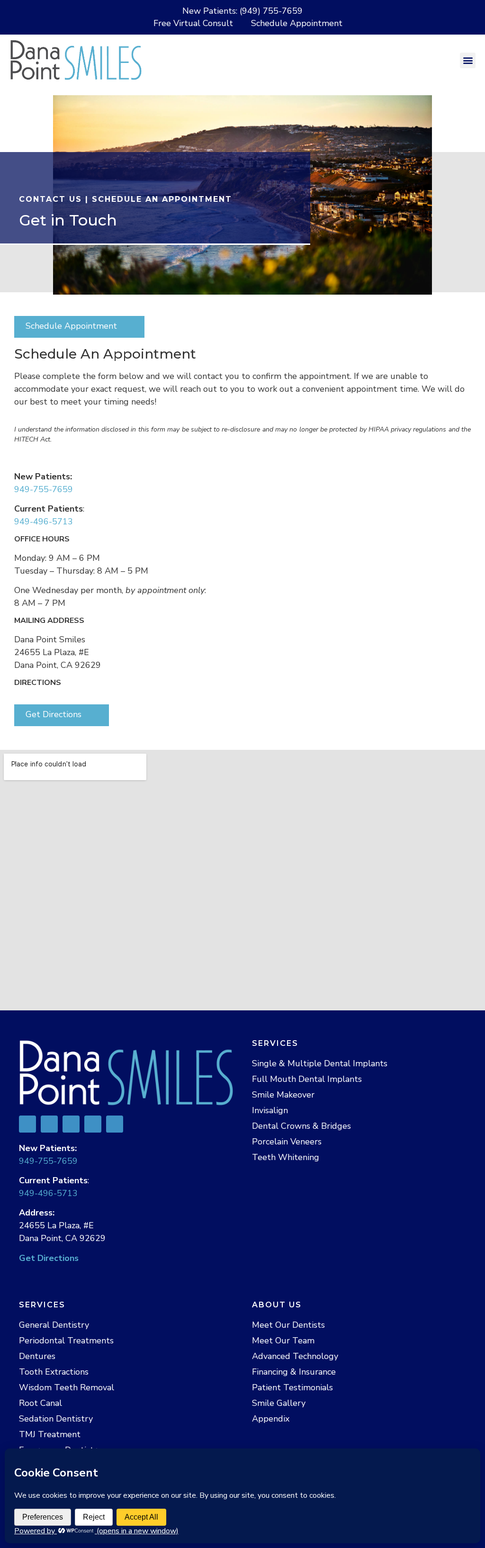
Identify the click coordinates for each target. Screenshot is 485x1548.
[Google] (49, 1124)
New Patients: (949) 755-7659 (242, 11)
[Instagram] (114, 1124)
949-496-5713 (43, 521)
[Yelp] (71, 1124)
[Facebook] (27, 1124)
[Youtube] (92, 1124)
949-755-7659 (43, 489)
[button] (468, 60)
